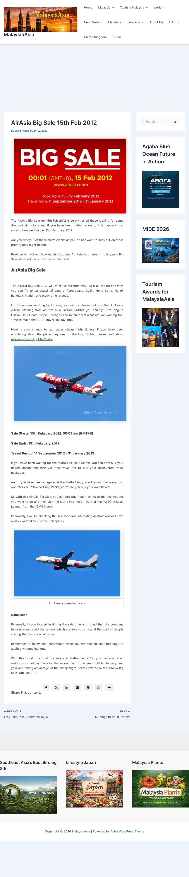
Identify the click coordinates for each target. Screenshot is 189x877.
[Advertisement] (94, 72)
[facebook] (46, 687)
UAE (172, 22)
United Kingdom (95, 37)
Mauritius (114, 22)
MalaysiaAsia (19, 34)
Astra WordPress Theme (127, 831)
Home (88, 7)
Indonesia (133, 22)
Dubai (117, 37)
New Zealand (93, 22)
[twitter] (56, 687)
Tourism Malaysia (132, 7)
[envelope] (77, 687)
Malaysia (104, 7)
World (158, 7)
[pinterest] (88, 687)
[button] (112, 7)
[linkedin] (67, 687)
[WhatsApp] (98, 687)
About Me (156, 22)
